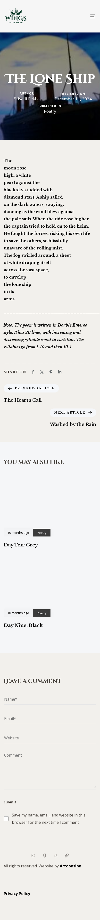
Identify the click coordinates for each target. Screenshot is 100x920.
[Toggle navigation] (80, 16)
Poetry (50, 111)
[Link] (67, 855)
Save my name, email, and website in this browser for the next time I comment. (48, 818)
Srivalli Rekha (27, 98)
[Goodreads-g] (44, 855)
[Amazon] (56, 855)
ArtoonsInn (70, 866)
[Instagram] (33, 855)
